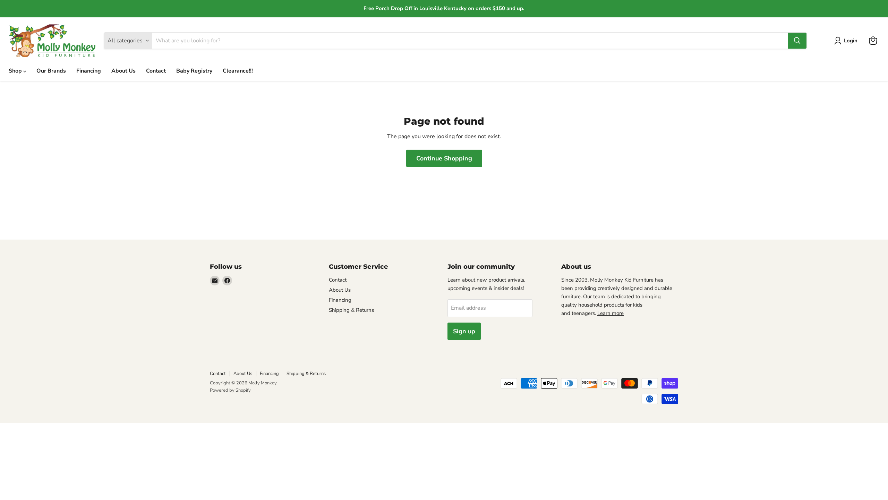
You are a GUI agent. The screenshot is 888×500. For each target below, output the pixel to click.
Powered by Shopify (230, 390)
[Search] (797, 41)
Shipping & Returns (351, 310)
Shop (16, 71)
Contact (156, 71)
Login (850, 40)
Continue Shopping (444, 158)
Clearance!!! (238, 71)
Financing (88, 71)
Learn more (610, 313)
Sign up (464, 331)
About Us (123, 71)
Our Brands (51, 71)
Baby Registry (194, 71)
